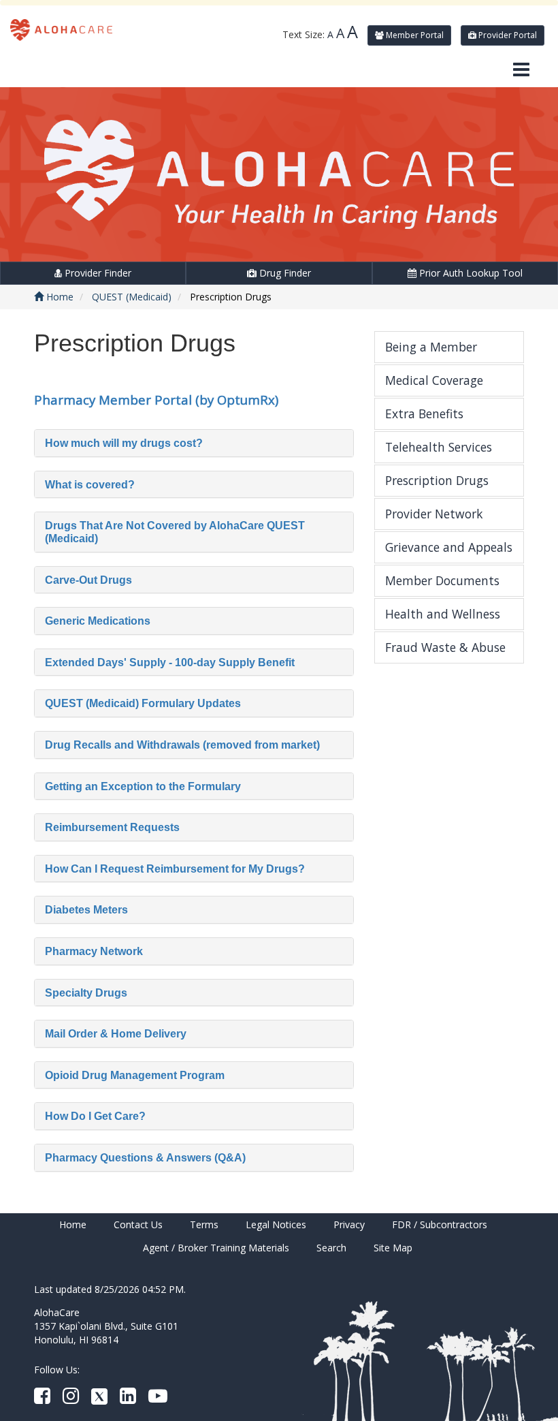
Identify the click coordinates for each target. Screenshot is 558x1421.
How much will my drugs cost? (124, 443)
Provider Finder (96, 272)
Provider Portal (506, 35)
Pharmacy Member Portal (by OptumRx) (156, 399)
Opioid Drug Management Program (135, 1075)
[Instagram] (71, 1398)
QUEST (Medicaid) (131, 296)
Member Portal (414, 35)
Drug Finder (284, 272)
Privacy (349, 1224)
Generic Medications (97, 621)
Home (58, 296)
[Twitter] (99, 1398)
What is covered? (90, 484)
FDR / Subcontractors (439, 1224)
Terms (204, 1224)
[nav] (521, 70)
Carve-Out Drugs (88, 580)
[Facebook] (42, 1398)
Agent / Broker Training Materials (216, 1247)
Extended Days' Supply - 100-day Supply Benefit (170, 662)
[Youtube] (157, 1398)
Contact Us (138, 1224)
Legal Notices (276, 1224)
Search (331, 1247)
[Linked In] (128, 1398)
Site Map (393, 1247)
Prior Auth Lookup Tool (469, 272)
